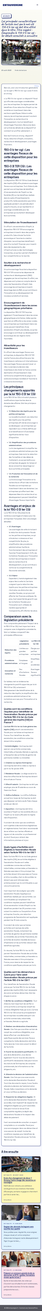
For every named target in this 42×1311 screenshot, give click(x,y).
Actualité (6, 16)
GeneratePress (33, 1308)
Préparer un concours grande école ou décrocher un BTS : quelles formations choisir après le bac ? (19, 1275)
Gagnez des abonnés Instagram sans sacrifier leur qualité (19, 1227)
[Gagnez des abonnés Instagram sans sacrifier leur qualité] (21, 1213)
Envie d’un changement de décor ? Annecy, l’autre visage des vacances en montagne (20, 1180)
